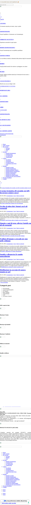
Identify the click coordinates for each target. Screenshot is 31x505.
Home (4, 144)
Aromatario (8, 161)
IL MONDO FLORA (5, 119)
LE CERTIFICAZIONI (6, 131)
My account (5, 146)
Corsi (14, 195)
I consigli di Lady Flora (11, 163)
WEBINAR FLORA (5, 90)
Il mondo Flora (9, 154)
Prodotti (4, 166)
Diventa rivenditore (7, 177)
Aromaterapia (9, 195)
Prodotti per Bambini (10, 173)
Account (8, 148)
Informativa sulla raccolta (9, 503)
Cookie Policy (6, 402)
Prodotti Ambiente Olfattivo (12, 170)
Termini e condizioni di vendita (10, 403)
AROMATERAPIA (5, 31)
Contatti (4, 179)
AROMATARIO (4, 101)
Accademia (8, 159)
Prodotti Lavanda (10, 167)
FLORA (5, 152)
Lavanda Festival (10, 162)
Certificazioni (9, 157)
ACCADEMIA (3, 96)
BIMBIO (2, 63)
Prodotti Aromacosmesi (11, 172)
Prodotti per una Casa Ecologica (13, 176)
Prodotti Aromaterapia (11, 153)
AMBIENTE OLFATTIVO (7, 39)
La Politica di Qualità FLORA (10, 404)
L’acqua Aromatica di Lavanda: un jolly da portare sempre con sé (15, 192)
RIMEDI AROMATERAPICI (7, 47)
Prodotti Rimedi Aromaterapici (13, 171)
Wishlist (7, 149)
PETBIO (2, 71)
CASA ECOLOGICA (5, 81)
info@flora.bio (3, 390)
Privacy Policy (6, 401)
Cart (7, 150)
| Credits (15, 497)
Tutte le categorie (20, 195)
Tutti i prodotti (6, 145)
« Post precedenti (4, 282)
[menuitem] (15, 13)
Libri (7, 164)
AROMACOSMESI (5, 55)
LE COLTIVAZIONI (5, 125)
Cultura (4, 158)
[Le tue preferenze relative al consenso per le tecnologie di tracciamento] (28, 502)
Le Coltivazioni (9, 155)
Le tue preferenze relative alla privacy (16, 500)
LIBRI (1, 107)
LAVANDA (3, 23)
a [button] (0, 13)
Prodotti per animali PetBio (12, 175)
